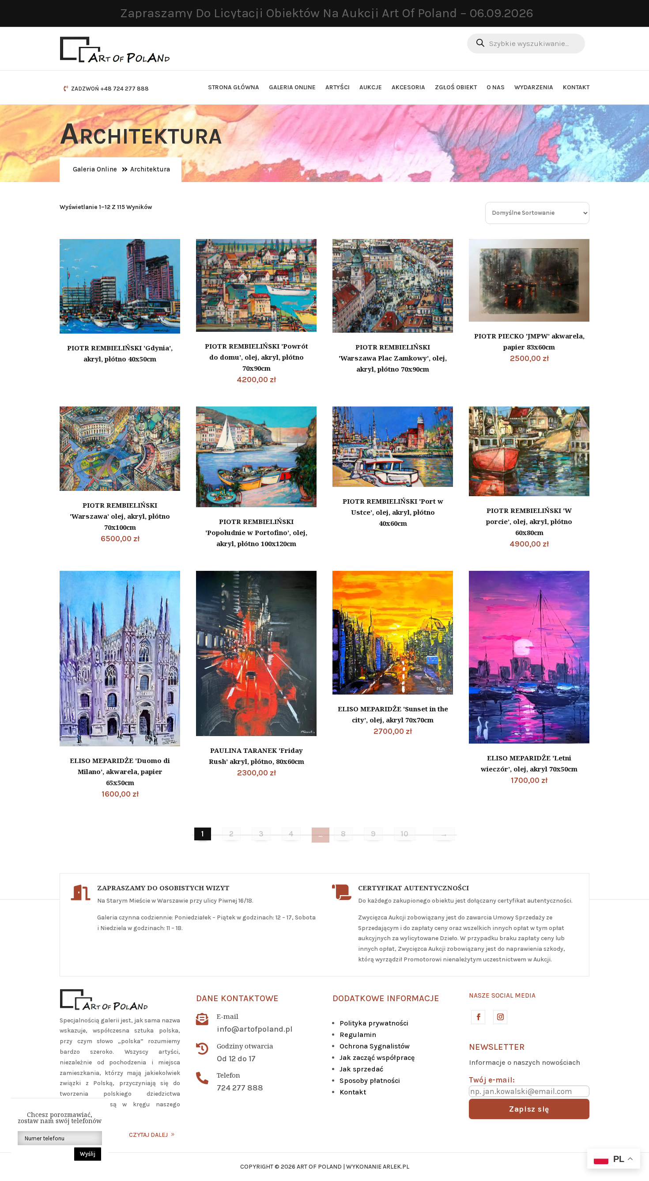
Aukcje (370, 87)
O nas (496, 87)
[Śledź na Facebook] (478, 1016)
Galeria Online (292, 87)
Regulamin (358, 1034)
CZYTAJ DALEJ (148, 1135)
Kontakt (576, 87)
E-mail (227, 1016)
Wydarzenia (533, 87)
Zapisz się (529, 1109)
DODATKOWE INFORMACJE (385, 998)
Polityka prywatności (374, 1023)
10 (404, 833)
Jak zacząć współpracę (377, 1057)
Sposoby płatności (370, 1080)
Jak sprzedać (361, 1069)
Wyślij (87, 1154)
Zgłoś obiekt (456, 87)
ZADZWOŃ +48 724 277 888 (110, 88)
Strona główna (233, 87)
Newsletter (496, 1047)
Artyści (337, 87)
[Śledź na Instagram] (500, 1016)
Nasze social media (502, 995)
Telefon (228, 1075)
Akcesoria (408, 87)
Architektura (150, 169)
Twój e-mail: (492, 1079)
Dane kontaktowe (237, 998)
